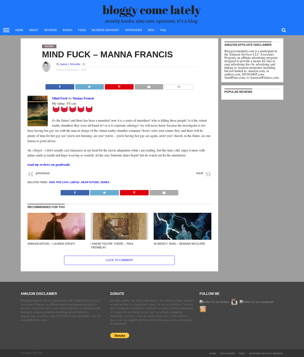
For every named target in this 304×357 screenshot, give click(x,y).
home (19, 30)
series (104, 182)
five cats (62, 182)
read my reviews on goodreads (49, 164)
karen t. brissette (70, 64)
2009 (52, 182)
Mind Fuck (60, 98)
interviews (133, 30)
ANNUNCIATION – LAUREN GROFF (51, 243)
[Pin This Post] (119, 85)
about (33, 30)
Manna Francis (83, 98)
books (67, 30)
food (82, 30)
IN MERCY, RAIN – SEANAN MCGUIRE (179, 243)
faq (163, 30)
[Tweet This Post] (89, 85)
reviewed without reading (266, 353)
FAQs (242, 353)
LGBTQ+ (75, 182)
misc (151, 30)
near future (90, 182)
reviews (50, 30)
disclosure (227, 353)
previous (43, 173)
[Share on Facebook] (59, 85)
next (199, 173)
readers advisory (105, 30)
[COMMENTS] (178, 85)
